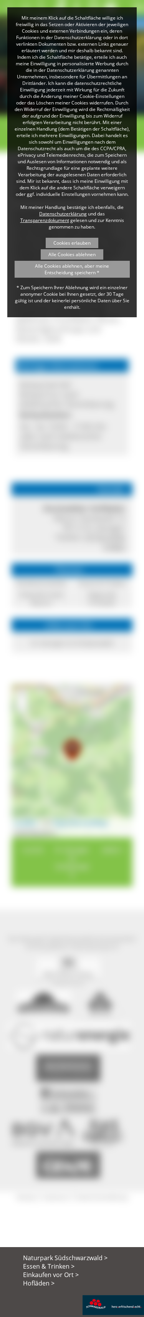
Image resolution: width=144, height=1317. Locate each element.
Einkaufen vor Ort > (51, 1275)
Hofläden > (39, 1283)
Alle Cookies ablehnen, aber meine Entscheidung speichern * (72, 269)
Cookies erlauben (72, 243)
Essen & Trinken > (48, 1266)
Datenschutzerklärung (63, 213)
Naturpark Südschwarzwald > (65, 1258)
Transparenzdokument (44, 220)
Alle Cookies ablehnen (72, 254)
